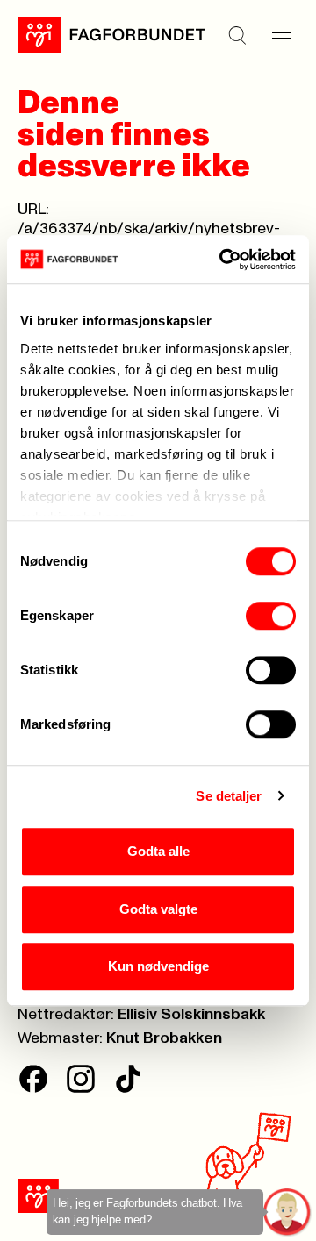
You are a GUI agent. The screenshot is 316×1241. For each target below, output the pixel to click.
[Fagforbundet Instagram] (81, 1079)
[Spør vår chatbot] (287, 1212)
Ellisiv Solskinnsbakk (191, 1015)
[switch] (271, 616)
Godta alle (158, 851)
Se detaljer (229, 795)
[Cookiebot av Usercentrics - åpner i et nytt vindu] (223, 259)
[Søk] (237, 35)
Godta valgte (158, 909)
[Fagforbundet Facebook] (33, 1079)
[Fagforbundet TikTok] (128, 1079)
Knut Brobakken (164, 1038)
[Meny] (280, 35)
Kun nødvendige (158, 966)
